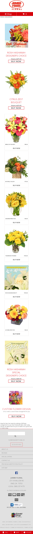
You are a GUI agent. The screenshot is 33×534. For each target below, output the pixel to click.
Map (17, 532)
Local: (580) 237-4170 (16, 486)
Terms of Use (28, 527)
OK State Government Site (22, 524)
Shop (9, 14)
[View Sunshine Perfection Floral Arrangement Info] (16, 203)
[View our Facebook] (16, 474)
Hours (28, 532)
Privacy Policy (5, 527)
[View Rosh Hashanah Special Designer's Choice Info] (16, 352)
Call (6, 532)
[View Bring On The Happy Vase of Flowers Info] (16, 129)
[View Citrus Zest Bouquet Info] (16, 82)
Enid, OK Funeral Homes (9, 522)
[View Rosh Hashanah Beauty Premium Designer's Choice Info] (16, 277)
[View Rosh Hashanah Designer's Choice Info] (16, 35)
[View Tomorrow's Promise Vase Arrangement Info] (16, 240)
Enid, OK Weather (7, 524)
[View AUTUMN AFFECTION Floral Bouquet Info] (16, 314)
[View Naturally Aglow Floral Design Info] (16, 166)
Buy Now (16, 61)
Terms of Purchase (17, 527)
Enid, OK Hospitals (25, 522)
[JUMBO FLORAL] (16, 9)
